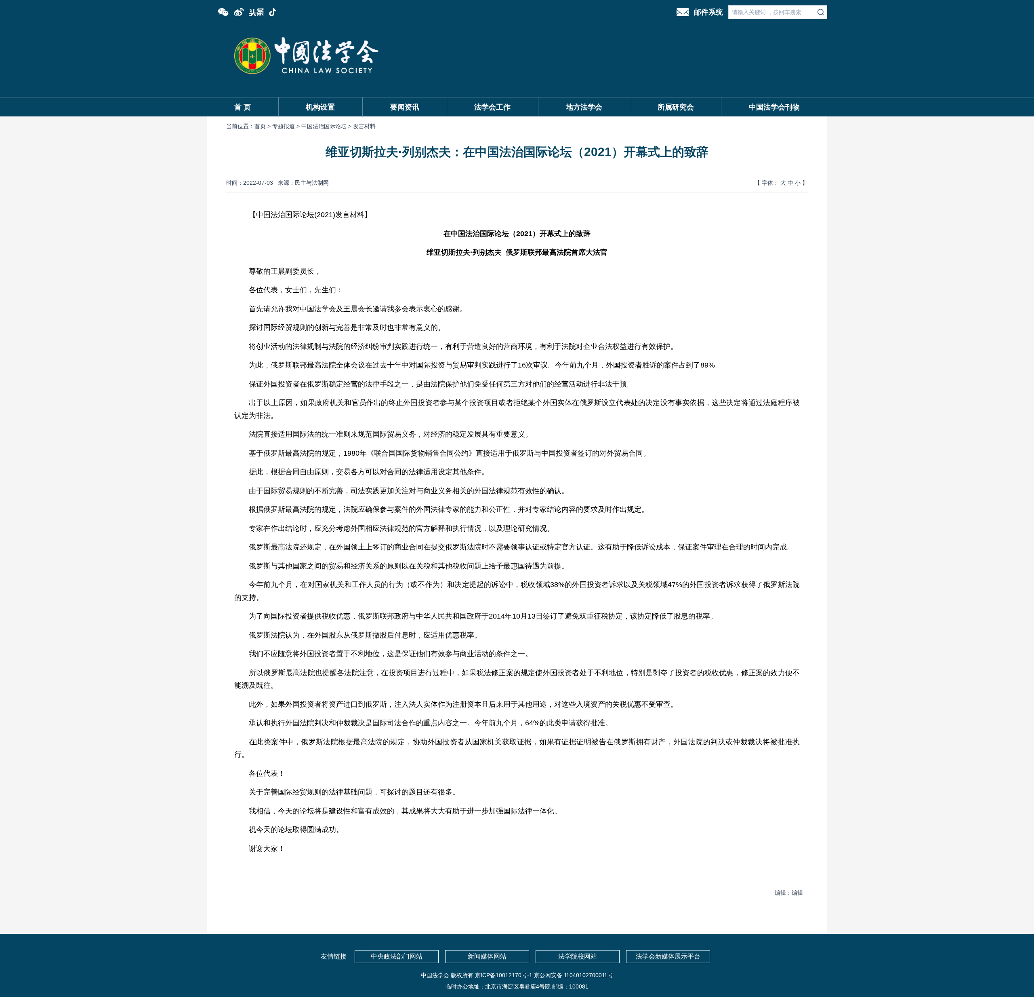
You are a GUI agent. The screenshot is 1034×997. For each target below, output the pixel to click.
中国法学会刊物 (774, 107)
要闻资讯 (404, 107)
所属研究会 (676, 107)
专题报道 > (286, 126)
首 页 (242, 107)
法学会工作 (492, 107)
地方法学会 (584, 107)
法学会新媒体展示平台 (668, 956)
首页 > (263, 126)
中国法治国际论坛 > (327, 126)
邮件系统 (708, 12)
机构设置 (320, 107)
